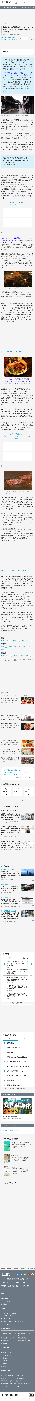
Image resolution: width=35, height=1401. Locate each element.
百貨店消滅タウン (12, 1043)
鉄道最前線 (10, 1052)
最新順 (9, 7)
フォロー (24, 38)
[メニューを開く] (33, 3)
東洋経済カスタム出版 (24, 1340)
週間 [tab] (25, 1039)
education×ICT (5, 1298)
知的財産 (18, 1381)
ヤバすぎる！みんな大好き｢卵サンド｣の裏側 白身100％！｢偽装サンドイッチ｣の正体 (10, 751)
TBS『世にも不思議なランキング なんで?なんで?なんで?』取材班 (10, 38)
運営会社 (3, 1375)
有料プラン (4, 1358)
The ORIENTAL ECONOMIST (9, 1313)
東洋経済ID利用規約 (23, 1383)
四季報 (17, 1282)
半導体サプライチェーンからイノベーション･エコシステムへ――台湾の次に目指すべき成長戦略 (10, 874)
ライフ (3, 1289)
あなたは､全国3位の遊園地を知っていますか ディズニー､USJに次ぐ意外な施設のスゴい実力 (10, 717)
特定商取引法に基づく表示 (8, 1383)
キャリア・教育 (24, 1286)
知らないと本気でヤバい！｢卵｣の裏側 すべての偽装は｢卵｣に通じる (10, 760)
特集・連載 (16, 7)
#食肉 (2, 650)
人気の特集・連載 (9, 1035)
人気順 (24, 7)
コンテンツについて (6, 1355)
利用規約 (3, 1366)
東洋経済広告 (5, 1340)
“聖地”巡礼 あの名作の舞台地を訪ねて (18, 1066)
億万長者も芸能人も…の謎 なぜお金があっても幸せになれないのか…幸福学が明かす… (17, 979)
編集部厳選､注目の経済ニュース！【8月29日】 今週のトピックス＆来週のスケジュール (10, 901)
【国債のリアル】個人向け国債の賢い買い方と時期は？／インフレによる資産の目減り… (17, 971)
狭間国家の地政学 (17, 1168)
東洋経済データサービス (8, 1338)
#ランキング (4, 640)
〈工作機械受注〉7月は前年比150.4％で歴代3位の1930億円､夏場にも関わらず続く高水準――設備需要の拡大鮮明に (10, 915)
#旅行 (2, 646)
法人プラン (4, 1360)
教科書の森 (4, 1343)
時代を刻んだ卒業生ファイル (15, 1071)
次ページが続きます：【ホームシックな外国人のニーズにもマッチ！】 (17, 436)
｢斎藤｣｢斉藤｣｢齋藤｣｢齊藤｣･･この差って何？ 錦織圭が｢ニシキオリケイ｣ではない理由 (10, 725)
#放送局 (11, 1130)
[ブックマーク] (32, 39)
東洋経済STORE (5, 1318)
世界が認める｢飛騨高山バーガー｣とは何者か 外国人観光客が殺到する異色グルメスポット (18, 29)
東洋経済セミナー (23, 1338)
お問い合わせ (17, 1386)
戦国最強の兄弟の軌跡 (13, 1085)
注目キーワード (8, 1125)
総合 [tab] (10, 958)
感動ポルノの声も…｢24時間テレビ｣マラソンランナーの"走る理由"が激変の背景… (17, 963)
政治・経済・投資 (13, 1286)
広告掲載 (3, 1378)
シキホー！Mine (5, 1324)
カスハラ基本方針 (6, 1386)
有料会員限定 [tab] (25, 958)
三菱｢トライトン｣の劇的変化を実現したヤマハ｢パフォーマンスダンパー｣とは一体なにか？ (10, 888)
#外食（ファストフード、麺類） (18, 646)
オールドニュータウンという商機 (16, 1075)
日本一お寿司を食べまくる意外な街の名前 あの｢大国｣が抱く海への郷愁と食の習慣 (10, 700)
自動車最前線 (10, 1080)
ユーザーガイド (5, 1363)
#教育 (16, 1130)
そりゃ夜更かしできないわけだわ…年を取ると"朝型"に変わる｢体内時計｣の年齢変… (17, 987)
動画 (29, 7)
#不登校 (5, 1130)
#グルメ (15, 640)
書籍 (24, 1282)
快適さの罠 (15, 1155)
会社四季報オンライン (7, 1316)
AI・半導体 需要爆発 (10, 1116)
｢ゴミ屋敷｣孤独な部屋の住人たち (16, 1061)
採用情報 (10, 1375)
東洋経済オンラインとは (8, 1352)
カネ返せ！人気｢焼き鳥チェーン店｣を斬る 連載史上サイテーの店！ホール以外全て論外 (10, 743)
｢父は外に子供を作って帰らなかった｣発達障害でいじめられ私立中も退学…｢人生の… (17, 994)
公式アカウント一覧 (21, 1375)
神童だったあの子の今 (13, 1047)
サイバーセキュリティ (7, 1301)
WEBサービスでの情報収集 (15, 1378)
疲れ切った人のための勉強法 (20, 1143)
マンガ (3, 1282)
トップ (3, 7)
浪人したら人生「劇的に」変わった (17, 1057)
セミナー (9, 1282)
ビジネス (5, 23)
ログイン (26, 2)
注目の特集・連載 (9, 1094)
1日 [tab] (10, 1038)
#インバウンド (26, 640)
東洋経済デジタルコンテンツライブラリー (13, 1321)
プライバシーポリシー (7, 1381)
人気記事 (6, 954)
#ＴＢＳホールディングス (21, 655)
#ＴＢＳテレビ (5, 655)
